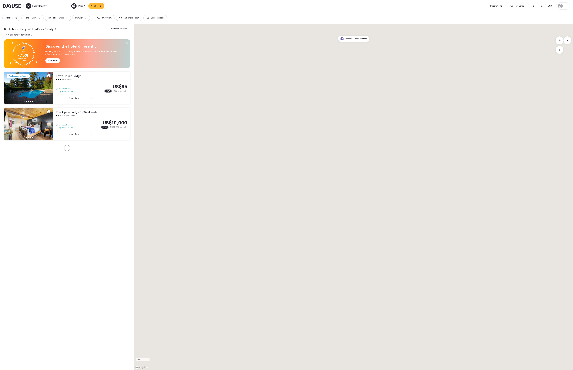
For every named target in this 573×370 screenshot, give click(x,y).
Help (532, 6)
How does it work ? (516, 6)
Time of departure (56, 18)
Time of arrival (30, 18)
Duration (79, 18)
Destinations (496, 6)
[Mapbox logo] (141, 367)
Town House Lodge (67, 88)
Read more (52, 60)
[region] (353, 197)
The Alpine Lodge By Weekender (67, 124)
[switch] (104, 18)
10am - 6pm (74, 98)
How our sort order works (17, 34)
